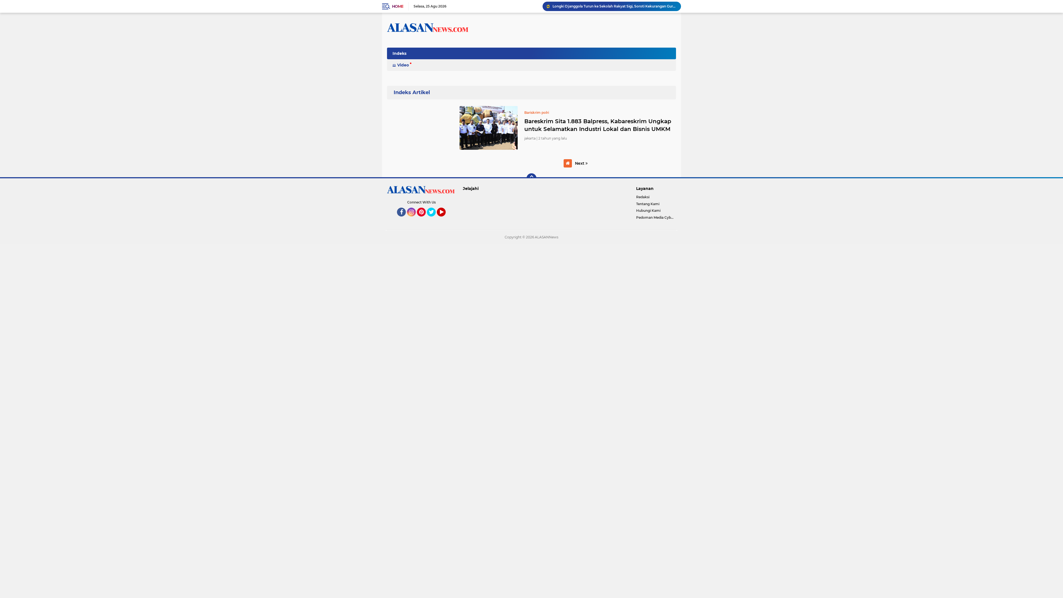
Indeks (399, 53)
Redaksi (642, 197)
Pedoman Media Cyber (655, 217)
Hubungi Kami (648, 210)
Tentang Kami (647, 204)
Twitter (434, 218)
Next (580, 163)
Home (397, 6)
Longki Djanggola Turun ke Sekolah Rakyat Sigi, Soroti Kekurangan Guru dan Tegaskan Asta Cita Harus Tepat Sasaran (614, 6)
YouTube (445, 218)
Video (403, 65)
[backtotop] (531, 178)
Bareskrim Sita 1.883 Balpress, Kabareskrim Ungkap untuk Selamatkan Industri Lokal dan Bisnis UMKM (597, 125)
